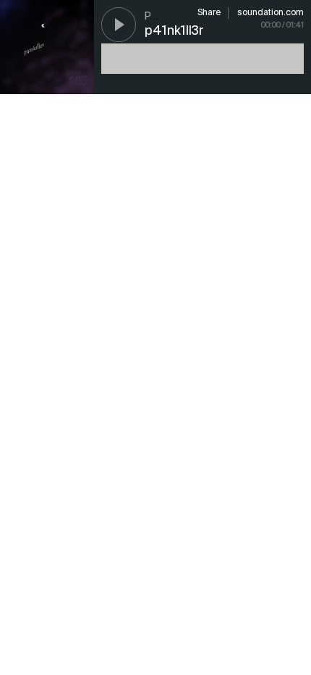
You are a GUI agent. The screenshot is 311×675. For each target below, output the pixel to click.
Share (209, 13)
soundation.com (270, 13)
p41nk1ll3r (174, 31)
